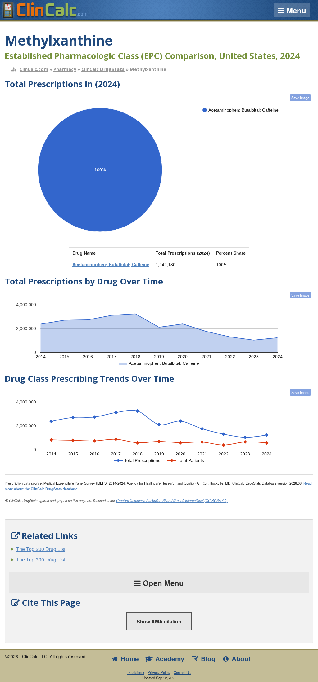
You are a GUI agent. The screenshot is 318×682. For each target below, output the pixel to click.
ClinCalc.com (34, 69)
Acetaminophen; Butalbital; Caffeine (110, 264)
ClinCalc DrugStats (103, 69)
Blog (207, 658)
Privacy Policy (159, 672)
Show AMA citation (159, 621)
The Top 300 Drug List (40, 559)
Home (129, 658)
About (240, 658)
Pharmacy (64, 69)
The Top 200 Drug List (40, 548)
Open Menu (162, 583)
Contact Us (182, 672)
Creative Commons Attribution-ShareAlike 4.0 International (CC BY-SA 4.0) (172, 500)
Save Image (300, 97)
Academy (168, 658)
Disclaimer (135, 672)
